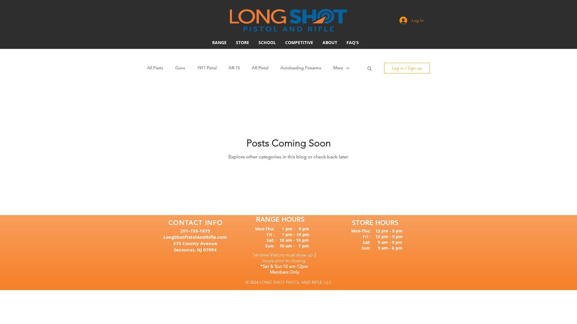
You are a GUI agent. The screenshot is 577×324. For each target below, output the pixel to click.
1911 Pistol (207, 67)
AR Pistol (260, 67)
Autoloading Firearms (300, 67)
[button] (299, 42)
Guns (180, 67)
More (338, 67)
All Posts (155, 67)
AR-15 (234, 67)
